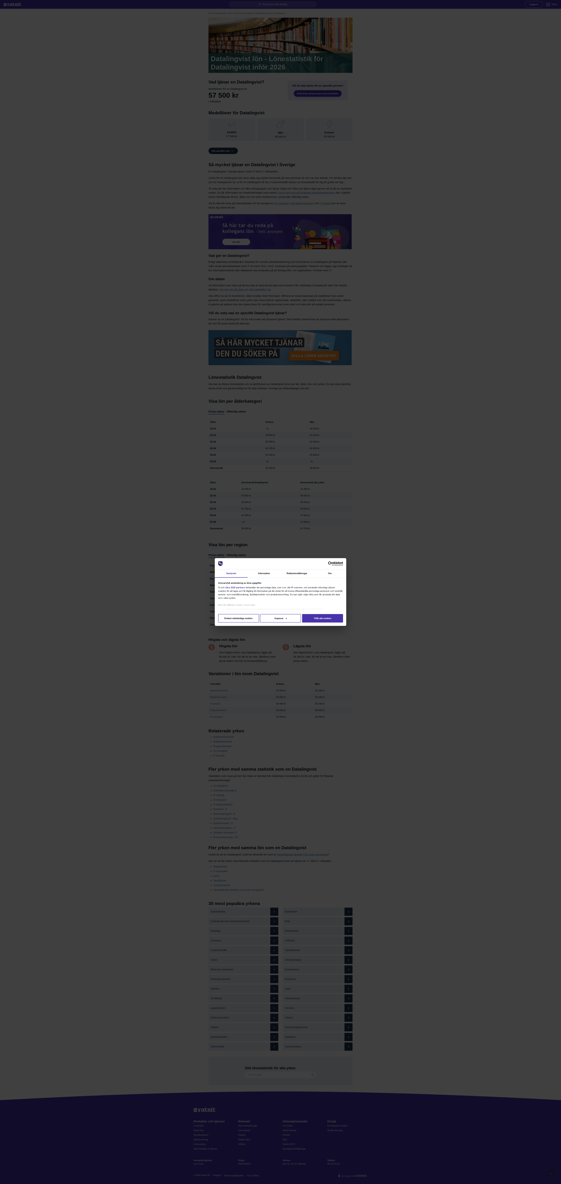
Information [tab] (264, 573)
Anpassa (278, 618)
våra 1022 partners (235, 587)
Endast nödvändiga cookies (238, 618)
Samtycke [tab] (231, 573)
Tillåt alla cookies (322, 618)
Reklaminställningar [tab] (297, 573)
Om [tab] (330, 573)
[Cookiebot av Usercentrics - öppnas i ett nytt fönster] (330, 564)
